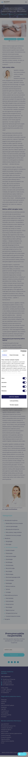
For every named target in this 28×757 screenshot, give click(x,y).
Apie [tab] (23, 354)
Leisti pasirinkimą (14, 400)
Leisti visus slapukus (14, 396)
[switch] (24, 382)
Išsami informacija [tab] (14, 354)
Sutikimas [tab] (4, 354)
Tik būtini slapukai (14, 404)
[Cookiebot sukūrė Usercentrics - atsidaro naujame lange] (20, 351)
